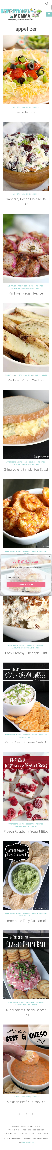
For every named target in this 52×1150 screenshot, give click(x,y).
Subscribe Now (26, 584)
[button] (26, 561)
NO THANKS (26, 591)
